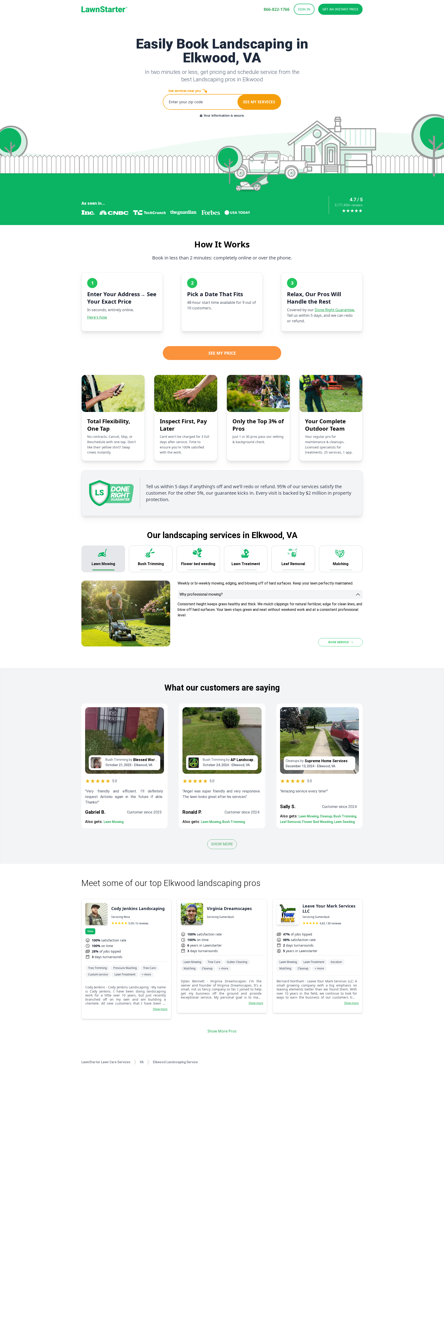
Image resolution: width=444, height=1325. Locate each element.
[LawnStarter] (104, 9)
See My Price (222, 353)
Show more (160, 1009)
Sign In (304, 9)
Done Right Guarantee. (335, 309)
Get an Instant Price (340, 9)
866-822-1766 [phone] (277, 9)
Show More (222, 844)
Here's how (97, 317)
